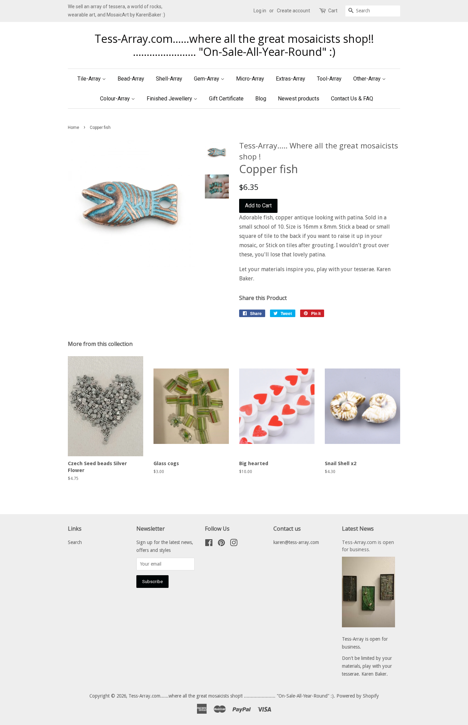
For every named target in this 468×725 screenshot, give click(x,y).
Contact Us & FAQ (352, 98)
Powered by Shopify (357, 696)
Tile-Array (89, 78)
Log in (260, 10)
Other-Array (367, 78)
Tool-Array (329, 78)
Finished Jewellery (170, 98)
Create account (293, 10)
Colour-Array (115, 98)
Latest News (358, 528)
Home (73, 127)
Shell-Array (169, 78)
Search (75, 542)
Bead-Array (131, 78)
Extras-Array (290, 78)
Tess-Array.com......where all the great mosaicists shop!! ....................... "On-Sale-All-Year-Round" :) (234, 45)
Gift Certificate (226, 98)
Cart (332, 10)
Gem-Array (207, 78)
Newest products (298, 98)
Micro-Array (250, 78)
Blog (260, 98)
